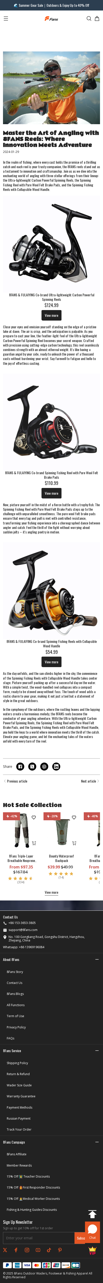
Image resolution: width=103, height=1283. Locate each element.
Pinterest (60, 1250)
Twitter (5, 1250)
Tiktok (49, 1250)
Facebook (16, 1250)
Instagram (27, 1250)
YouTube (38, 1250)
